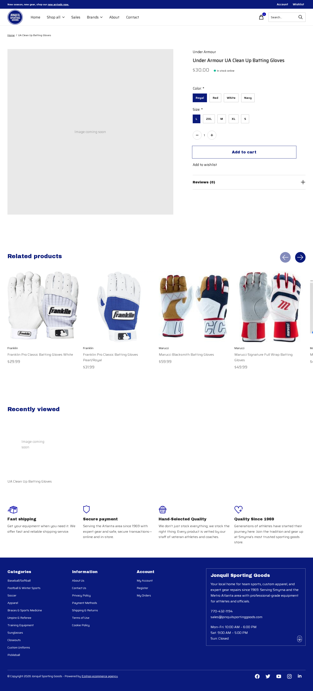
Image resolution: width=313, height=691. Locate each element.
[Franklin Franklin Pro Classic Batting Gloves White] (43, 306)
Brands (93, 17)
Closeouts (14, 640)
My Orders (144, 595)
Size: (198, 109)
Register (142, 588)
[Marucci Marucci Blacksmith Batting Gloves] (194, 306)
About (114, 17)
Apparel (12, 602)
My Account (145, 580)
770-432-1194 (222, 611)
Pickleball (13, 655)
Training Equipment (20, 625)
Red (215, 97)
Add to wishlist (205, 164)
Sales (75, 17)
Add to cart (244, 152)
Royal (200, 97)
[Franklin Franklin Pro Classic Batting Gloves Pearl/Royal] (118, 306)
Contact (132, 17)
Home (35, 17)
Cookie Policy (81, 625)
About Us (78, 580)
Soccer (11, 595)
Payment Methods (84, 602)
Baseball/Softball (19, 580)
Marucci (164, 348)
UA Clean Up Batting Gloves (29, 481)
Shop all (53, 17)
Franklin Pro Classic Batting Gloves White (40, 354)
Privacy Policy (81, 595)
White (231, 97)
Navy (248, 97)
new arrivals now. (58, 4)
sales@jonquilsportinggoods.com (236, 617)
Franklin (12, 348)
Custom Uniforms (18, 647)
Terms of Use (80, 617)
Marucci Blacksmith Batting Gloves (186, 354)
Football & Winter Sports (23, 588)
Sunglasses (15, 632)
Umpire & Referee (19, 617)
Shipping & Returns (85, 610)
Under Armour (204, 52)
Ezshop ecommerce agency (100, 676)
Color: (198, 88)
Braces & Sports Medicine (24, 610)
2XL (209, 118)
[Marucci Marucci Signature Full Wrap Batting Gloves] (270, 306)
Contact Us (79, 588)
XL (233, 118)
